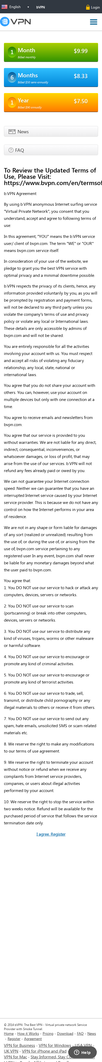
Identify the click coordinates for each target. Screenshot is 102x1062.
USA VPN (83, 1045)
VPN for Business (19, 1045)
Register (14, 1038)
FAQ (80, 1033)
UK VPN (11, 1051)
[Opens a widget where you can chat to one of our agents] (82, 1052)
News (91, 1033)
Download (65, 1033)
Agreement (33, 1038)
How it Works (28, 1033)
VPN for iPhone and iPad (44, 1051)
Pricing (48, 1033)
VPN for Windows (55, 1045)
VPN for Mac (15, 1056)
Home (9, 1033)
